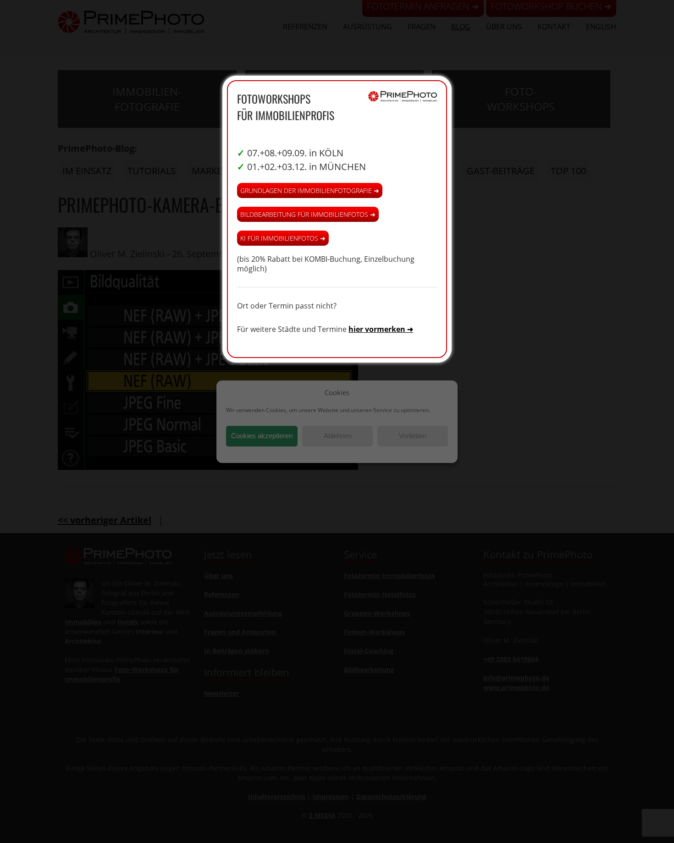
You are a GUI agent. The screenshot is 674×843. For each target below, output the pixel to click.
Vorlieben (412, 436)
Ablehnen (338, 436)
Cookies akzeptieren (262, 436)
